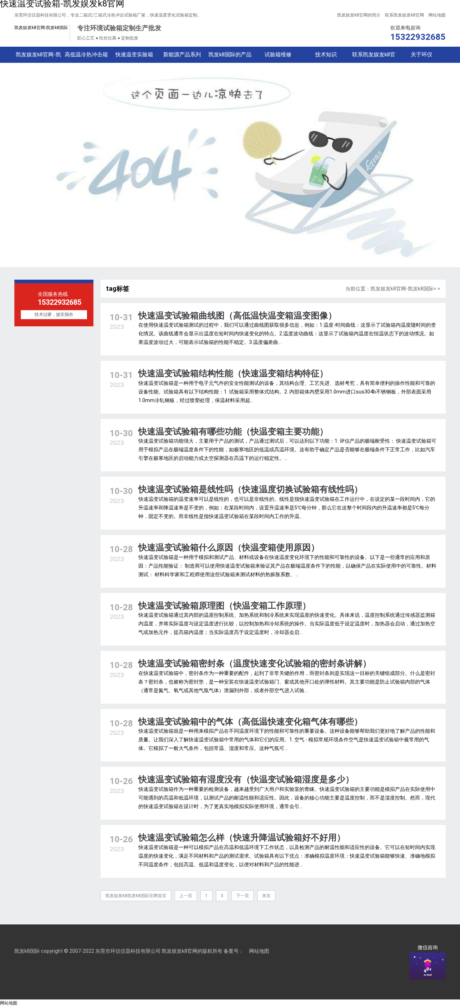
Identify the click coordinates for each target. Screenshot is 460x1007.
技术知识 (326, 54)
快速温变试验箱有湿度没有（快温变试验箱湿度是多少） (246, 779)
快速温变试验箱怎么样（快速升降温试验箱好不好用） (241, 838)
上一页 (185, 895)
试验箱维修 (277, 54)
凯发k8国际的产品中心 (230, 57)
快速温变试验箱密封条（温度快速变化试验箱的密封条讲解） (254, 663)
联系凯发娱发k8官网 (404, 15)
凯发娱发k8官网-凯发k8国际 (41, 27)
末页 (266, 895)
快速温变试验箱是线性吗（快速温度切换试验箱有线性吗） (250, 489)
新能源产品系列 (182, 54)
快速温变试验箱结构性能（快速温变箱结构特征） (233, 373)
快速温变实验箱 (134, 54)
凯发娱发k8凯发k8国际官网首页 (135, 895)
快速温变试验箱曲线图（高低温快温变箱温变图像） (237, 316)
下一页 (242, 895)
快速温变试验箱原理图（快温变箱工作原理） (224, 606)
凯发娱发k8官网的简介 (359, 15)
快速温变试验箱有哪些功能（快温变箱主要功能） (233, 431)
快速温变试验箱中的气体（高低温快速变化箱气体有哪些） (250, 722)
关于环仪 (421, 54)
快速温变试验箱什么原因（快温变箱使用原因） (228, 547)
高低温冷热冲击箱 (86, 54)
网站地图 (437, 15)
